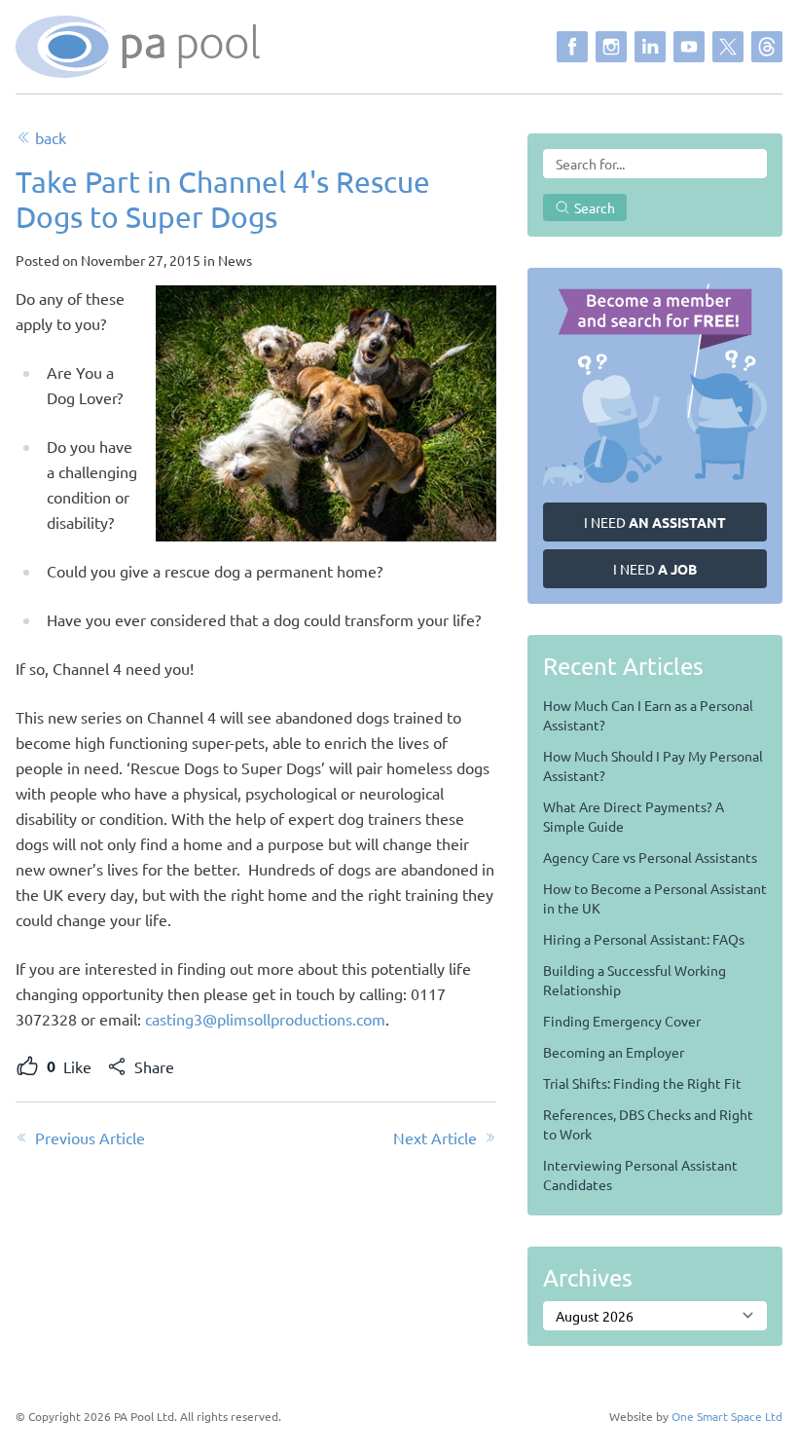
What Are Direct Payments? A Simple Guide (633, 816)
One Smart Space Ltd (726, 1416)
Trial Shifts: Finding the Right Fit (642, 1083)
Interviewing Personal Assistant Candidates (640, 1174)
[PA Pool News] (138, 47)
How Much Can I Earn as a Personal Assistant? (648, 714)
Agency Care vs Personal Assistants (650, 857)
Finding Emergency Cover (622, 1020)
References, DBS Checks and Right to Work (648, 1123)
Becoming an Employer (613, 1052)
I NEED (655, 522)
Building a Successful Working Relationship (634, 979)
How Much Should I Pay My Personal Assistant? (653, 765)
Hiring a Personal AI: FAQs (643, 939)
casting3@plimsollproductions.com (265, 1018)
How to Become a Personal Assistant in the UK (655, 897)
